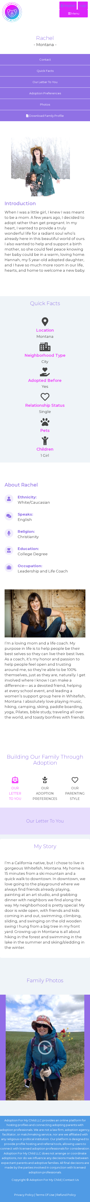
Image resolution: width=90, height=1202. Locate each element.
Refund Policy (66, 1194)
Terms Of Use (45, 1194)
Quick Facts (45, 70)
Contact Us (71, 1180)
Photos (45, 104)
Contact (45, 59)
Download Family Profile (46, 115)
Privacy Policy (24, 1194)
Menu (75, 13)
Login (83, 5)
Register (69, 5)
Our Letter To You (45, 82)
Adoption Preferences (45, 93)
